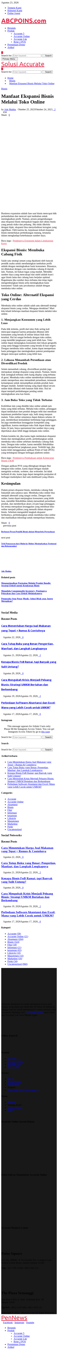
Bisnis (4, 88)
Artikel (10, 47)
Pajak (10, 826)
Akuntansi (12, 804)
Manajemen (13, 821)
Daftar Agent (13, 13)
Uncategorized (14, 829)
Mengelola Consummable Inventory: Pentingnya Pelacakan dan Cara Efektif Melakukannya (24, 592)
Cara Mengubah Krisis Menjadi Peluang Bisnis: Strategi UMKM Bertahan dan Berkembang (26, 685)
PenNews (14, 1317)
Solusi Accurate (22, 64)
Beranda (11, 28)
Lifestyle (11, 818)
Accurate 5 (19, 33)
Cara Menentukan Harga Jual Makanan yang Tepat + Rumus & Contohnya (26, 628)
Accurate (11, 799)
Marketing (12, 824)
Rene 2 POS (20, 42)
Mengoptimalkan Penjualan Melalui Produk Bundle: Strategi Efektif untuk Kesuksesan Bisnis (26, 584)
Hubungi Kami (14, 10)
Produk (11, 30)
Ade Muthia (10, 109)
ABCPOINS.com (23, 20)
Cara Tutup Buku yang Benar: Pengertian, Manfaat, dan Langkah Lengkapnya (27, 646)
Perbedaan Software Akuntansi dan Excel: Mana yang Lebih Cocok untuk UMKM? (28, 705)
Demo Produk (14, 1081)
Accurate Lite (20, 39)
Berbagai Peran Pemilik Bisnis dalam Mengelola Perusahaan (28, 531)
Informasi (12, 812)
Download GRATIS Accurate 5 (22, 1090)
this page (45, 731)
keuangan (12, 815)
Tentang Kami (14, 7)
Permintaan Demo (16, 44)
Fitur (9, 810)
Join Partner (13, 1084)
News (10, 1110)
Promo (10, 1079)
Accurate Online (22, 36)
